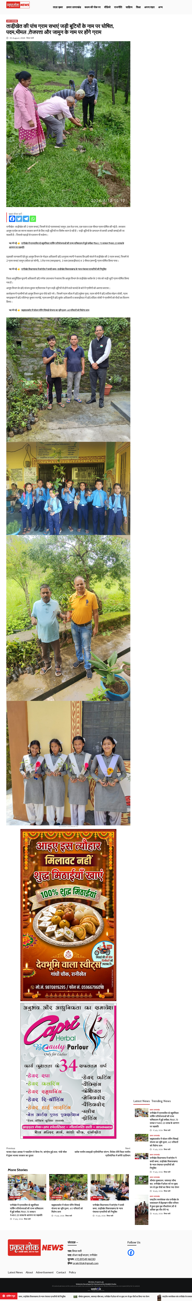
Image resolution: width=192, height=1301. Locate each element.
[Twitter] (19, 219)
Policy (72, 1272)
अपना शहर (149, 7)
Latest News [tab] (141, 1101)
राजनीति (118, 7)
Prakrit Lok (99, 1282)
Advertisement (45, 1272)
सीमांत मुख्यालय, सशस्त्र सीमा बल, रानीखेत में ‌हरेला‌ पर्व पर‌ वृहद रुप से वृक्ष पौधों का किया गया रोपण (164, 1184)
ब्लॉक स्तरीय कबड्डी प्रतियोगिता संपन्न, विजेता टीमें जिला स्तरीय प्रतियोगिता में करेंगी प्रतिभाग (102, 1152)
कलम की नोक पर (93, 7)
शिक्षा (138, 7)
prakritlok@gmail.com (85, 1263)
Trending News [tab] (161, 1101)
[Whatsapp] (33, 219)
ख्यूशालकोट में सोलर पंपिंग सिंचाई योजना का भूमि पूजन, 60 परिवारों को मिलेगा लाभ (67, 1208)
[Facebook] (12, 219)
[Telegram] (26, 219)
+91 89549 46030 (85, 1259)
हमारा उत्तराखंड (73, 7)
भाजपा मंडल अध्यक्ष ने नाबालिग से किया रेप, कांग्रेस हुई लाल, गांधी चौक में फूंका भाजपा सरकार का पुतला (36, 1152)
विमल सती (30, 38)
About (29, 1272)
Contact (61, 1272)
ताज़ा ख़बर (58, 7)
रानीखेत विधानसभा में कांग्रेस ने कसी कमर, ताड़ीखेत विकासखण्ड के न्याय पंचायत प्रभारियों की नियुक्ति (108, 1208)
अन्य (160, 7)
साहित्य (129, 7)
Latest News (15, 1272)
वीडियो (107, 7)
